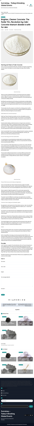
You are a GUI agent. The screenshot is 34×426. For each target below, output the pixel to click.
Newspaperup (19, 424)
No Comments (11, 29)
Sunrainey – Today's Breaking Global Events (8, 413)
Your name (3, 261)
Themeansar (25, 424)
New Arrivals (4, 316)
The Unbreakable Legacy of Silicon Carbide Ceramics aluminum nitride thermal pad (8, 337)
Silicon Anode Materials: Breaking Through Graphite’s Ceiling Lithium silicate (8, 323)
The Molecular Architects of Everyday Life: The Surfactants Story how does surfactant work (23, 372)
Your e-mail (3, 266)
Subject (2, 271)
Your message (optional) (5, 277)
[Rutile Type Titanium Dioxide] (17, 81)
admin (18, 309)
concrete (18, 29)
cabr (15, 29)
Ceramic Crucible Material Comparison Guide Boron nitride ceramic (25, 323)
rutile (20, 29)
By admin (2, 29)
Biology (3, 390)
